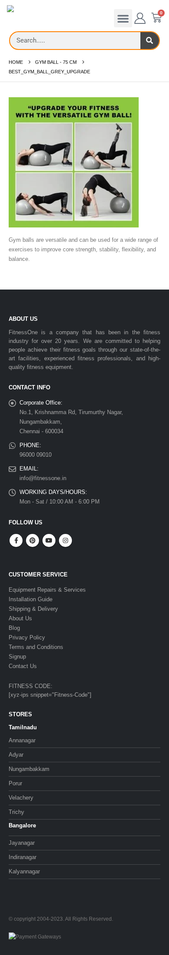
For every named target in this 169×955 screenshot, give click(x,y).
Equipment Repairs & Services (47, 589)
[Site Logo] (24, 17)
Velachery (21, 797)
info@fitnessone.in (43, 478)
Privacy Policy (27, 637)
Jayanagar (22, 843)
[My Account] (140, 18)
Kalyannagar (24, 871)
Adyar (16, 754)
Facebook (16, 540)
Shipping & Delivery (33, 609)
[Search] (149, 40)
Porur (15, 783)
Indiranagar (22, 857)
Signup (17, 656)
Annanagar (22, 740)
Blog (14, 628)
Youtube (48, 540)
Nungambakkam (29, 769)
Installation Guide (30, 599)
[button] (123, 18)
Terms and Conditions (36, 647)
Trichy (16, 812)
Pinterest (32, 540)
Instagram (65, 540)
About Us (20, 618)
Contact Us (23, 666)
